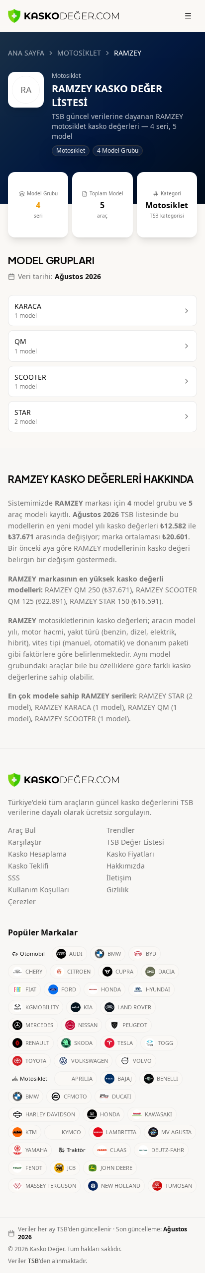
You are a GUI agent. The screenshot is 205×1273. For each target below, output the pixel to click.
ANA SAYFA (26, 53)
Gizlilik (117, 889)
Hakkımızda (125, 865)
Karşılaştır (25, 842)
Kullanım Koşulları (38, 889)
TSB (33, 1261)
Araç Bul (22, 830)
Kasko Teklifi (28, 865)
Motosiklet (33, 1078)
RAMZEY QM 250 (72, 589)
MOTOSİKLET (79, 53)
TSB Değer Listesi (135, 842)
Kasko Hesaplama (37, 854)
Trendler (120, 830)
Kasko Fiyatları (130, 854)
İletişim (118, 877)
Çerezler (22, 901)
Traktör (76, 1150)
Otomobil (32, 953)
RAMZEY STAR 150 (99, 601)
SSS (14, 877)
